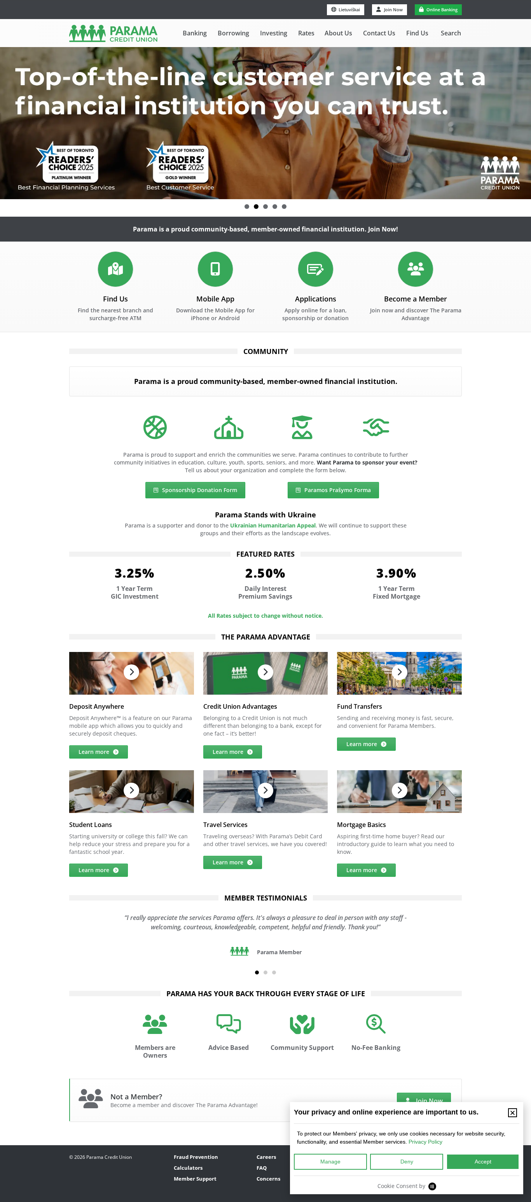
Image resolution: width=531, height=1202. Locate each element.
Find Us (417, 33)
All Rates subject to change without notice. (265, 615)
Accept (483, 1161)
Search (451, 33)
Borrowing (233, 33)
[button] (247, 206)
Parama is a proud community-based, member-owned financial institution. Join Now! (265, 229)
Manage (330, 1161)
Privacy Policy (425, 1142)
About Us (338, 33)
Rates (306, 33)
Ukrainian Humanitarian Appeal (273, 525)
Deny (406, 1161)
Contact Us (379, 33)
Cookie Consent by (401, 1186)
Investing (273, 33)
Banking (195, 33)
